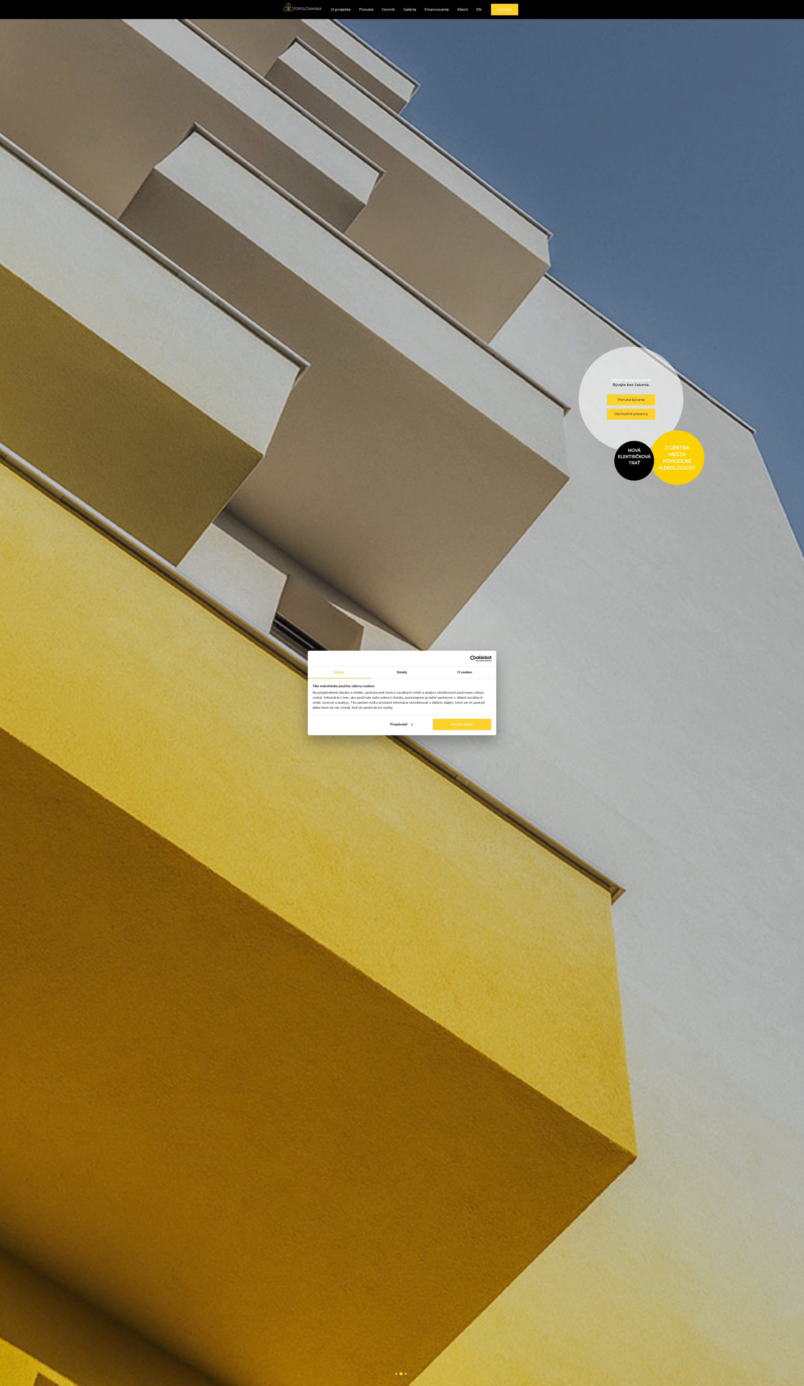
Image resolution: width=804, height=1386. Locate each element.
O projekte (341, 9)
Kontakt (504, 9)
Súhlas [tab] (339, 672)
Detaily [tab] (402, 672)
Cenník (388, 9)
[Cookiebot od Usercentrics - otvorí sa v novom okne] (473, 659)
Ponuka (366, 9)
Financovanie (436, 9)
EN (479, 9)
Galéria (409, 9)
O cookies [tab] (464, 672)
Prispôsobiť (399, 724)
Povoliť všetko (462, 724)
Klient (462, 9)
